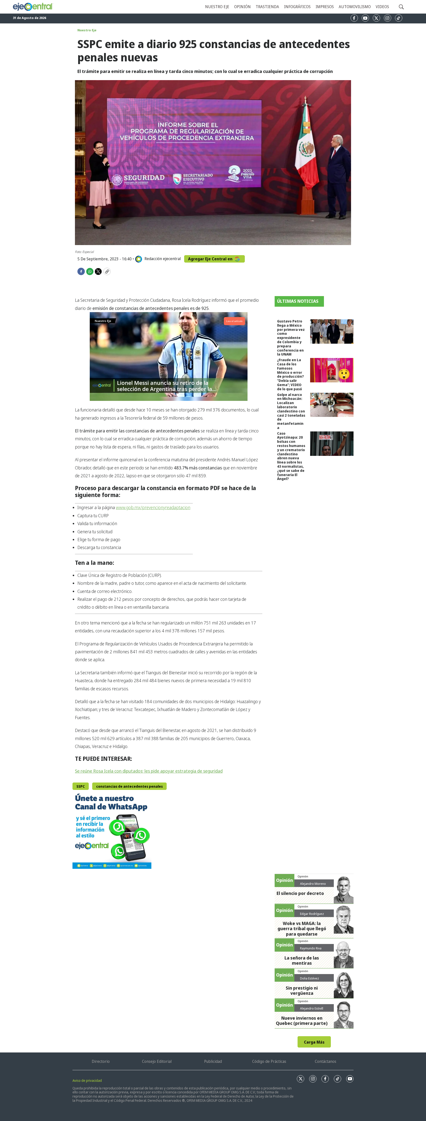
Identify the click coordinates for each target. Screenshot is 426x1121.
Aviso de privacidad (87, 1080)
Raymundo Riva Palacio (310, 950)
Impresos (325, 6)
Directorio (101, 1061)
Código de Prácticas (269, 1061)
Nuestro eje (217, 6)
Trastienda (267, 6)
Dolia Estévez (309, 978)
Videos (382, 6)
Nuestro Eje (86, 30)
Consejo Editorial (157, 1061)
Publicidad (213, 1061)
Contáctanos (325, 1061)
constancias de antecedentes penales (129, 786)
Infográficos (297, 6)
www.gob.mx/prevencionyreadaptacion (153, 507)
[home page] (32, 6)
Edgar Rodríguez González (312, 915)
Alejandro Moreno (313, 883)
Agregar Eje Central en (210, 259)
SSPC (80, 786)
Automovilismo (355, 6)
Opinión (242, 6)
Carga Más (314, 1042)
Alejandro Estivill (311, 1008)
